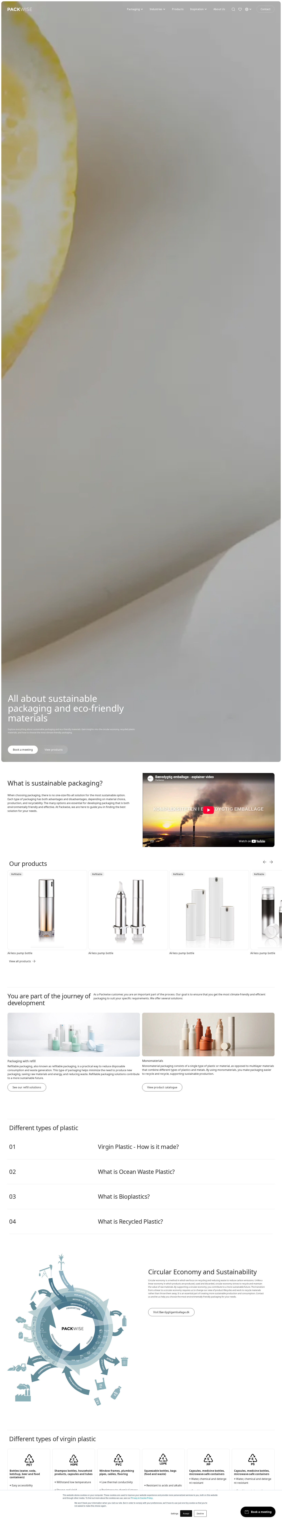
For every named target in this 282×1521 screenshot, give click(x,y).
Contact (265, 9)
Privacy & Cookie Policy (142, 1498)
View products (54, 749)
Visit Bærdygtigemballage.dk (171, 1312)
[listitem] (48, 912)
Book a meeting (23, 749)
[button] (135, 9)
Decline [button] (200, 1513)
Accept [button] (186, 1513)
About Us (219, 9)
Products (178, 9)
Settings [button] (174, 1513)
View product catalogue (162, 1087)
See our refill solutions (27, 1087)
